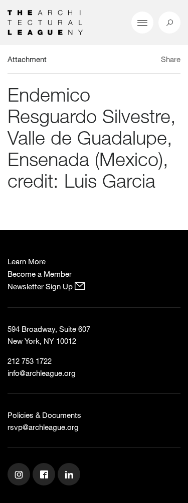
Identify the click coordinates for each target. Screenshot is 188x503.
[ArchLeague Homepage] (45, 21)
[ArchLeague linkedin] (70, 475)
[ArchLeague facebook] (45, 475)
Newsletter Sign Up (41, 286)
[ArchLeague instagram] (20, 475)
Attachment (27, 59)
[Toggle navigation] (142, 23)
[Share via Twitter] (141, 60)
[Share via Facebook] (152, 60)
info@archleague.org (42, 372)
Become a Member (40, 273)
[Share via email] (125, 60)
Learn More (27, 261)
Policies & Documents (44, 414)
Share (170, 59)
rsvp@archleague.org (43, 426)
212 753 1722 (30, 360)
